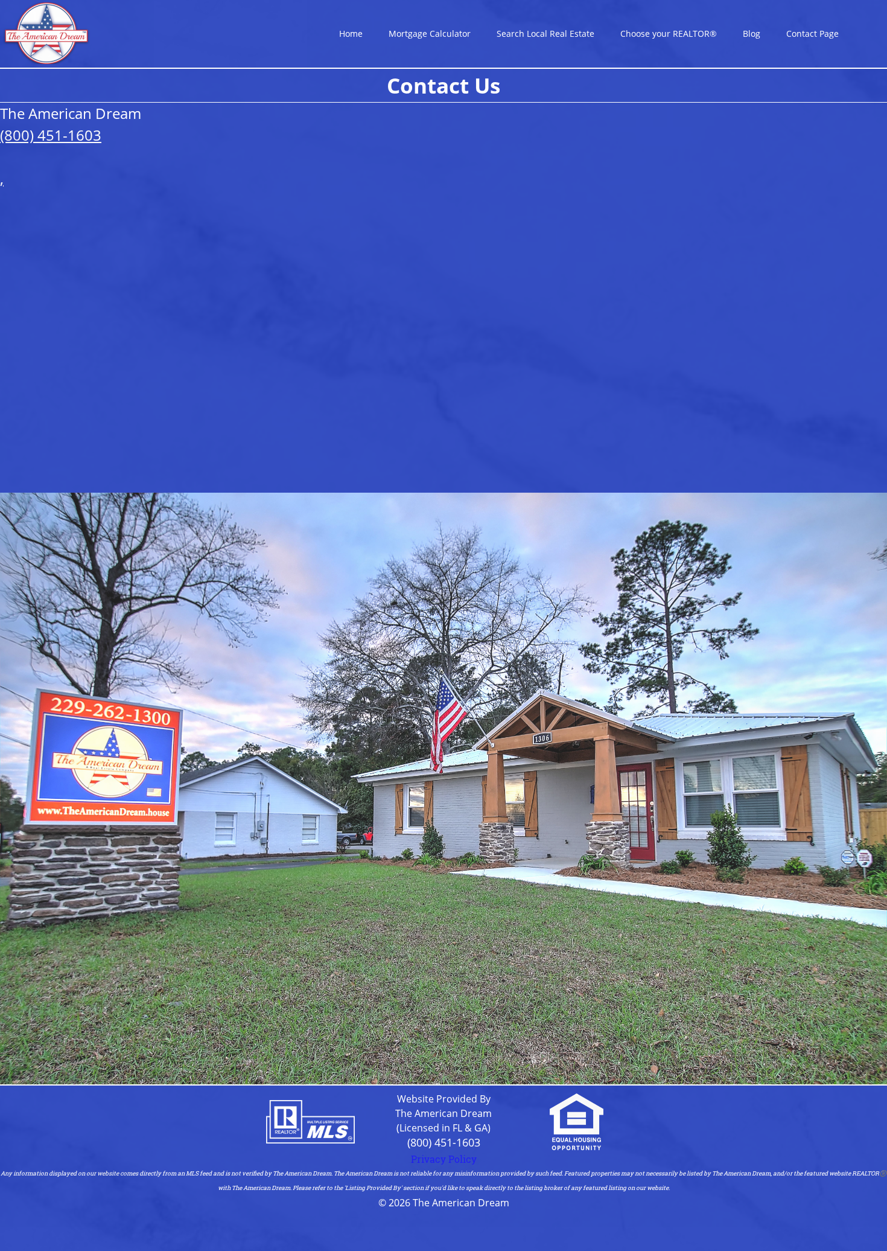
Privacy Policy (444, 1159)
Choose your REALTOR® (668, 33)
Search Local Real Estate (545, 33)
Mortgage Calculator (430, 33)
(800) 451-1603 (443, 1142)
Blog (751, 33)
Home (351, 33)
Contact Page (812, 33)
